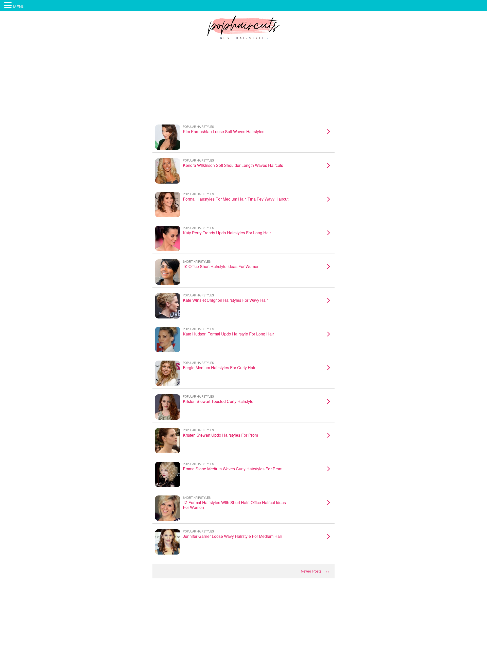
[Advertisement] (243, 80)
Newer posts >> (315, 571)
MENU (19, 6)
